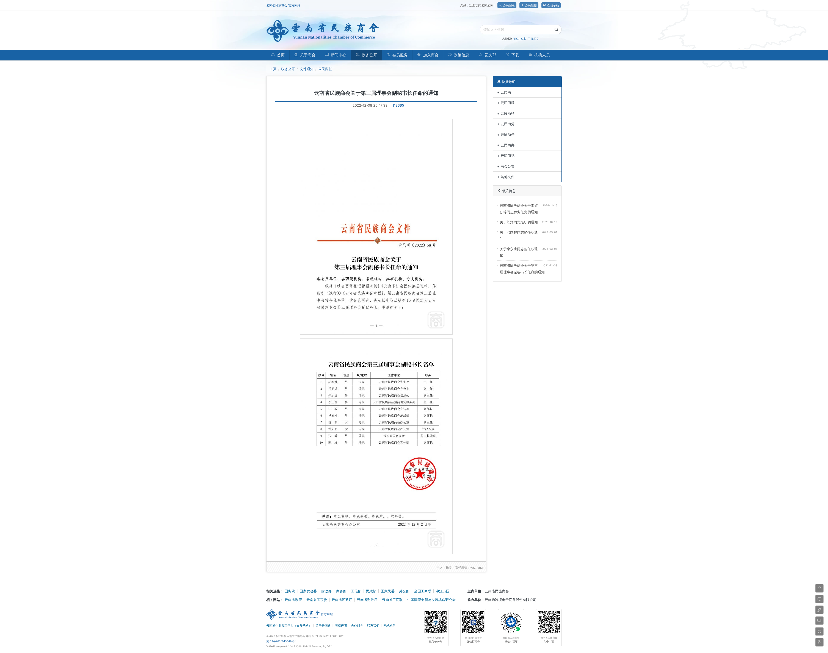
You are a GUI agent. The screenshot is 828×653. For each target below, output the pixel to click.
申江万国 (443, 591)
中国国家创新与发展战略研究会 (431, 600)
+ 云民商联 (505, 113)
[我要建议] (819, 610)
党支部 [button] (489, 55)
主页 (273, 69)
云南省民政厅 (342, 600)
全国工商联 (422, 591)
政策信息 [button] (461, 55)
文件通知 (307, 69)
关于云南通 (323, 625)
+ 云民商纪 (505, 155)
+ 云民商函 (505, 103)
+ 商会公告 (505, 166)
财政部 (326, 591)
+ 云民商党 (505, 124)
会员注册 (530, 5)
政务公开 (288, 69)
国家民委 (388, 591)
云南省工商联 (392, 600)
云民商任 (325, 69)
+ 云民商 (504, 92)
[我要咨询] (819, 599)
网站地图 (389, 625)
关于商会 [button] (307, 55)
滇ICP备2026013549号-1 (281, 641)
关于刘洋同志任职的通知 (519, 222)
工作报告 (534, 39)
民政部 (371, 591)
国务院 (290, 591)
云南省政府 (293, 600)
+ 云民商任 (505, 134)
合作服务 (357, 625)
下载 (514, 55)
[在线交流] (819, 620)
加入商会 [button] (430, 55)
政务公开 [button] (369, 55)
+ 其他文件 (505, 177)
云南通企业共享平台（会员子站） (289, 625)
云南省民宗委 (316, 600)
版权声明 (341, 625)
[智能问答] (819, 642)
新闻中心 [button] (338, 55)
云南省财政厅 (367, 600)
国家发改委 (308, 591)
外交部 (404, 591)
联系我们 (373, 625)
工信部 (356, 591)
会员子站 (552, 5)
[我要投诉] (819, 631)
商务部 (341, 591)
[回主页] (819, 588)
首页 (280, 55)
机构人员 (541, 55)
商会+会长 (520, 39)
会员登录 (508, 5)
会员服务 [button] (399, 55)
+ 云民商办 (505, 145)
